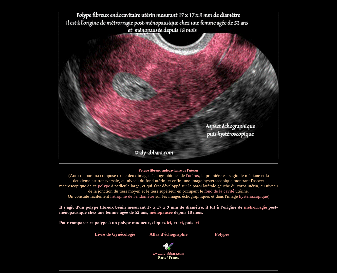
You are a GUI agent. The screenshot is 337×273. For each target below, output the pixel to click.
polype (104, 185)
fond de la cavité (219, 191)
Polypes (222, 234)
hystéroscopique (253, 196)
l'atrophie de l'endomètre (132, 196)
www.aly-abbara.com (168, 253)
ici (169, 222)
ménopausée (161, 212)
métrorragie (255, 207)
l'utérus (192, 175)
